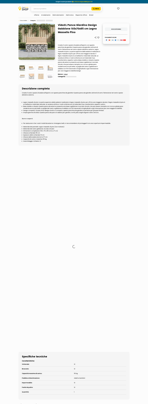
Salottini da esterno (93, 230)
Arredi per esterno (58, 20)
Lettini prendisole (53, 230)
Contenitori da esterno (31, 225)
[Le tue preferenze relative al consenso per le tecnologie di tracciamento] (145, 401)
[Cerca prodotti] (96, 8)
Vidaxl (66, 74)
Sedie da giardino (113, 230)
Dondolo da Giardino (96, 225)
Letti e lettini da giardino (31, 230)
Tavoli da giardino (51, 236)
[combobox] (66, 8)
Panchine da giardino (71, 20)
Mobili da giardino (72, 230)
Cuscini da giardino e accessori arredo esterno (64, 225)
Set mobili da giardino (30, 236)
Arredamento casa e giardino (44, 20)
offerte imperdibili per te (83, 2)
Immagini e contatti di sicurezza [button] (30, 212)
